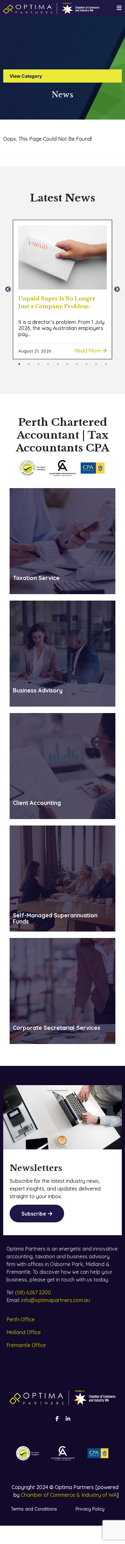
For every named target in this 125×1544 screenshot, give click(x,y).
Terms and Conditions (34, 1509)
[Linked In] (68, 1419)
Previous (8, 289)
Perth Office (20, 1319)
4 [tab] (48, 364)
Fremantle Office (26, 1345)
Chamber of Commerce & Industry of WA (69, 1495)
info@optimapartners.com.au (55, 1300)
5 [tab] (57, 364)
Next (117, 289)
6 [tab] (67, 364)
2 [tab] (29, 364)
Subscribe (33, 1213)
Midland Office (23, 1332)
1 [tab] (19, 364)
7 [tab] (77, 364)
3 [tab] (38, 364)
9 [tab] (96, 364)
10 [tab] (106, 364)
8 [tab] (86, 364)
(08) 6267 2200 (33, 1292)
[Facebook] (57, 1419)
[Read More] (62, 257)
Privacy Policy (90, 1509)
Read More (87, 350)
